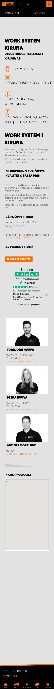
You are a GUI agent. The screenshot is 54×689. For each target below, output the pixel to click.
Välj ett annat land (16, 671)
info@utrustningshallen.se (17, 237)
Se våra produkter (18, 259)
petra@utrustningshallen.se (22, 409)
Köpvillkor (11, 676)
